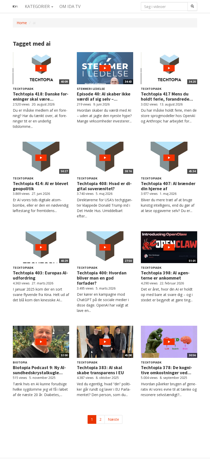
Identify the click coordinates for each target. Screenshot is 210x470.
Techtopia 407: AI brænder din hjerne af (168, 185)
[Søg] (192, 6)
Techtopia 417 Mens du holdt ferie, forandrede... (167, 96)
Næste (113, 419)
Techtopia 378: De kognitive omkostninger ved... (166, 370)
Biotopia (20, 362)
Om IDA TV (70, 6)
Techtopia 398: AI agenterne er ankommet (165, 275)
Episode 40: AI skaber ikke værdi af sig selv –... (103, 96)
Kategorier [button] (38, 6)
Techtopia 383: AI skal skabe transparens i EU (100, 370)
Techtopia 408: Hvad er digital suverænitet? (104, 185)
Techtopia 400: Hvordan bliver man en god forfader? (102, 278)
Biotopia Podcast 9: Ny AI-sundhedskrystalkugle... (39, 370)
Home (22, 22)
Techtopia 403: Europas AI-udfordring (40, 275)
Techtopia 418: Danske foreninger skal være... (40, 96)
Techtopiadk (23, 89)
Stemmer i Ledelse (91, 89)
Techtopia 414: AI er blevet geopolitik (40, 185)
